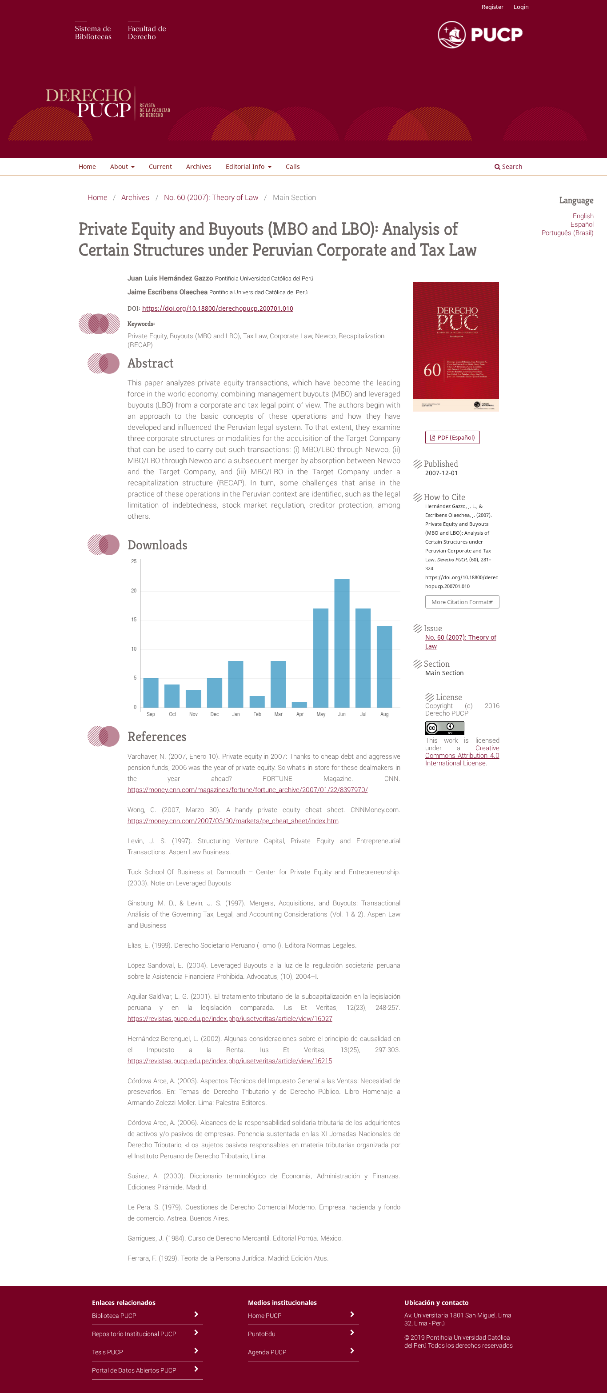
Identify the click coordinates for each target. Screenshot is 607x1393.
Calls (293, 166)
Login (521, 7)
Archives (199, 166)
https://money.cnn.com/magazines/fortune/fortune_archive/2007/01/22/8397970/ (248, 789)
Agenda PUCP (267, 1352)
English (583, 215)
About (120, 166)
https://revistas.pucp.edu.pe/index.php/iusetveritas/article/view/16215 (230, 1060)
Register (492, 7)
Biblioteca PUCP (114, 1315)
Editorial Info (246, 166)
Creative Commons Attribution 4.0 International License (462, 755)
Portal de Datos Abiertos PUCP (134, 1370)
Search (511, 166)
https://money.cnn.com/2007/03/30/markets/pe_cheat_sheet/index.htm (233, 820)
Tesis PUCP (107, 1352)
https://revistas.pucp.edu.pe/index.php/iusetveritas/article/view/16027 (230, 1018)
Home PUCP (265, 1315)
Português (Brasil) (568, 232)
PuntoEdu (262, 1333)
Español (582, 224)
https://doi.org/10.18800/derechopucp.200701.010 (217, 308)
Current (160, 166)
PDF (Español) (455, 437)
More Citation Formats (461, 602)
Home (87, 166)
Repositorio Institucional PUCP (134, 1333)
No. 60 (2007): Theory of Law (211, 197)
